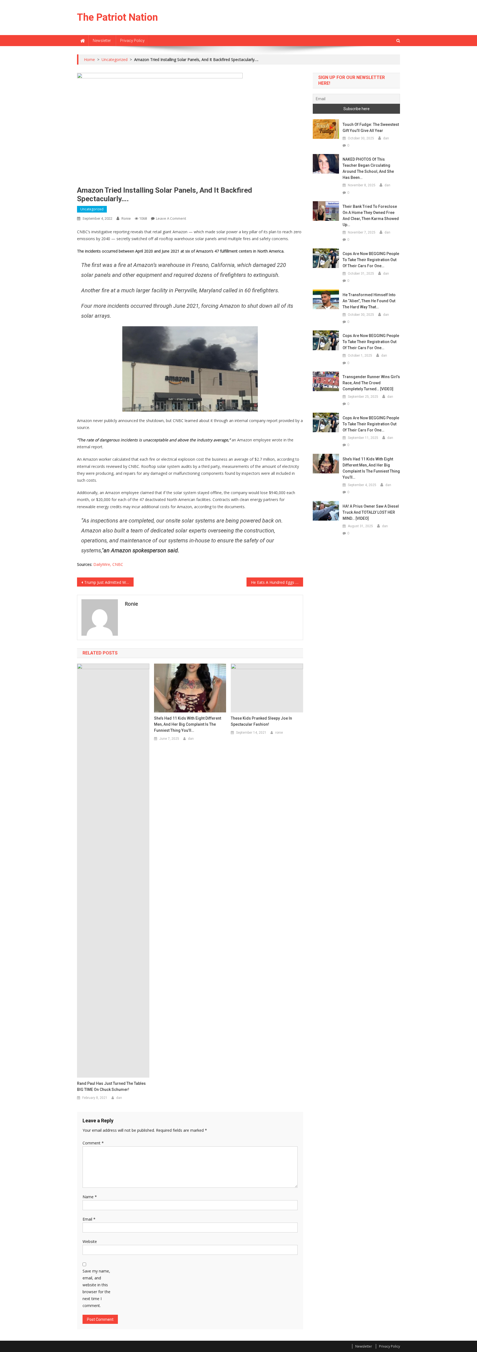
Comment (93, 1143)
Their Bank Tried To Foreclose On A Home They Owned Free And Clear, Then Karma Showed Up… (371, 215)
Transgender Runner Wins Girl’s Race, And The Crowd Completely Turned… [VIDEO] (371, 383)
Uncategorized (92, 209)
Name (90, 1196)
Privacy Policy (132, 40)
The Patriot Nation (117, 17)
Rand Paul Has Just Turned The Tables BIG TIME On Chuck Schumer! (111, 1086)
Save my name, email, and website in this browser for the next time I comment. (96, 1288)
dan (119, 1098)
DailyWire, (102, 564)
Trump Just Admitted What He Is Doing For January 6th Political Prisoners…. (109, 582)
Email (89, 1219)
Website (90, 1241)
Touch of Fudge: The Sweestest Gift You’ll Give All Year (371, 127)
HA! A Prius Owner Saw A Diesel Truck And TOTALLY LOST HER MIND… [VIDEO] (371, 512)
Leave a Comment (171, 218)
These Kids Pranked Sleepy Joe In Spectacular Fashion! (261, 721)
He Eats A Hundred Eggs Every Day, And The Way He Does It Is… (277, 582)
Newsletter (102, 40)
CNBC (117, 564)
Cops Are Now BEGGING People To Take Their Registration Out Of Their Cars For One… (371, 259)
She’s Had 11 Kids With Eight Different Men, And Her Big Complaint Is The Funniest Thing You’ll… (187, 724)
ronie (126, 218)
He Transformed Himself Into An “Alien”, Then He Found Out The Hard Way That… (369, 301)
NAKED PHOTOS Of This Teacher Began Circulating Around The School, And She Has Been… (368, 168)
